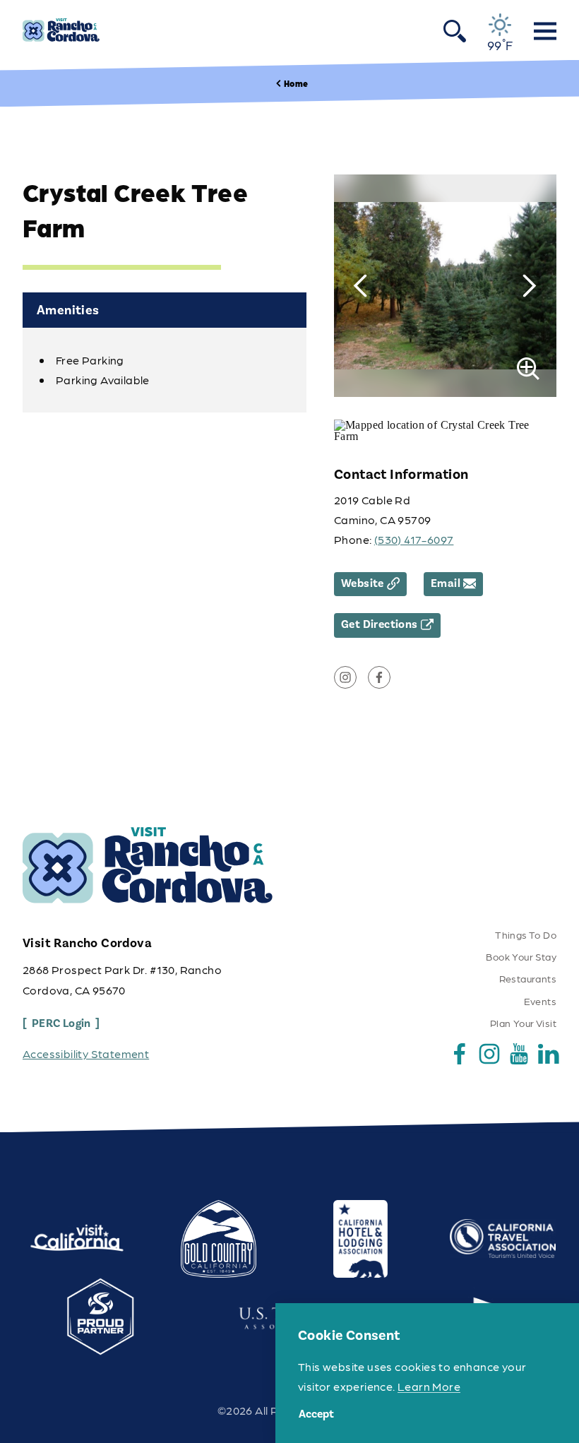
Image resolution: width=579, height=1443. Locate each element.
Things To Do (525, 934)
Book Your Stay (521, 956)
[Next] (530, 285)
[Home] (61, 30)
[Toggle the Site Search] (454, 30)
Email (445, 583)
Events (540, 1000)
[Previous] (360, 285)
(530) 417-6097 (414, 539)
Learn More (429, 1386)
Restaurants (527, 978)
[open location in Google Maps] (445, 430)
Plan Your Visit (523, 1022)
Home (296, 83)
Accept (316, 1414)
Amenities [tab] (68, 310)
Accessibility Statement (86, 1053)
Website (362, 583)
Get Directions (379, 624)
